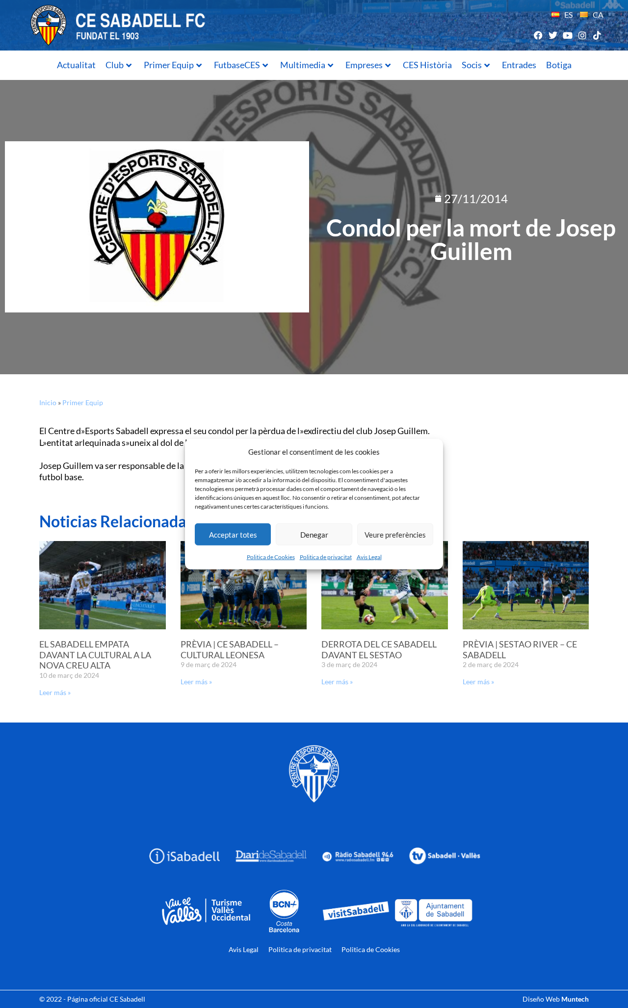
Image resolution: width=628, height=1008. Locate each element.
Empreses (364, 64)
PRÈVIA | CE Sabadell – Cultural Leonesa (230, 649)
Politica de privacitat (326, 557)
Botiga (559, 64)
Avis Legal (369, 557)
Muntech (575, 999)
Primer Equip (169, 64)
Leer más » (55, 692)
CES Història (427, 64)
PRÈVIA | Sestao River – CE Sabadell (520, 649)
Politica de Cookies (271, 557)
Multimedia (302, 64)
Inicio (47, 402)
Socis (472, 64)
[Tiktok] (597, 35)
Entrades (519, 64)
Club (114, 64)
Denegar (314, 534)
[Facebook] (538, 35)
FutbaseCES (237, 64)
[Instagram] (582, 35)
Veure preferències (395, 534)
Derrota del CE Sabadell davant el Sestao (379, 649)
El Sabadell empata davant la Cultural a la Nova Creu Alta (95, 655)
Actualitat (76, 64)
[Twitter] (553, 35)
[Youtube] (567, 35)
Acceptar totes (233, 534)
